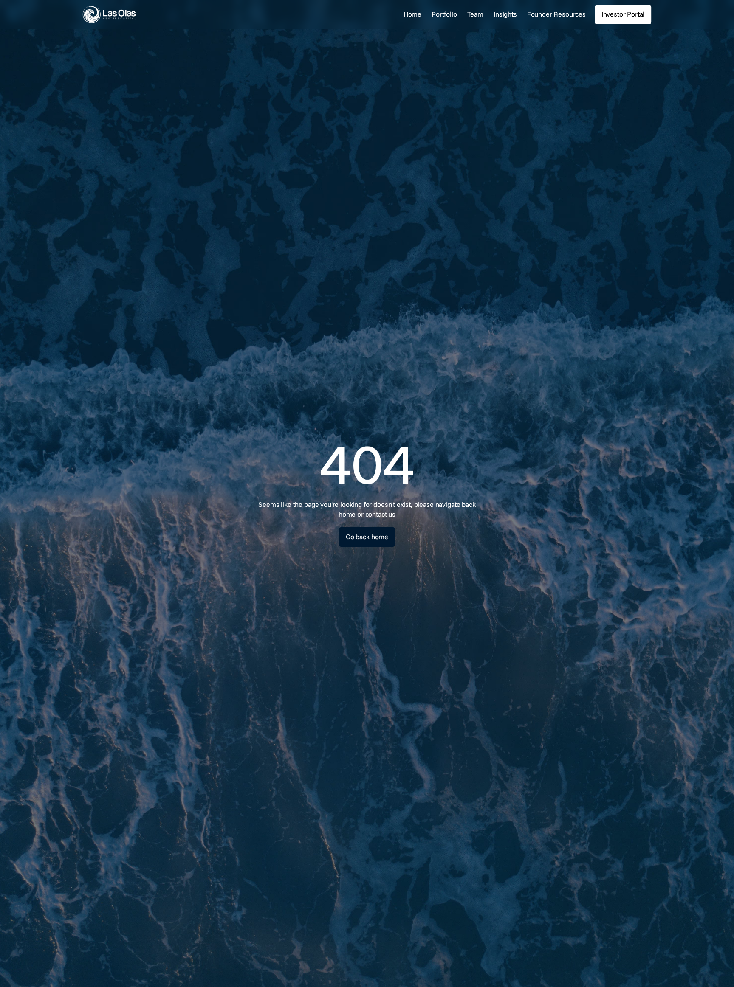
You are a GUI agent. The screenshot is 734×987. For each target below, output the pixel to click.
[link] (135, 14)
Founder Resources (556, 14)
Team (475, 14)
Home (412, 14)
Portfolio (444, 14)
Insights (505, 14)
